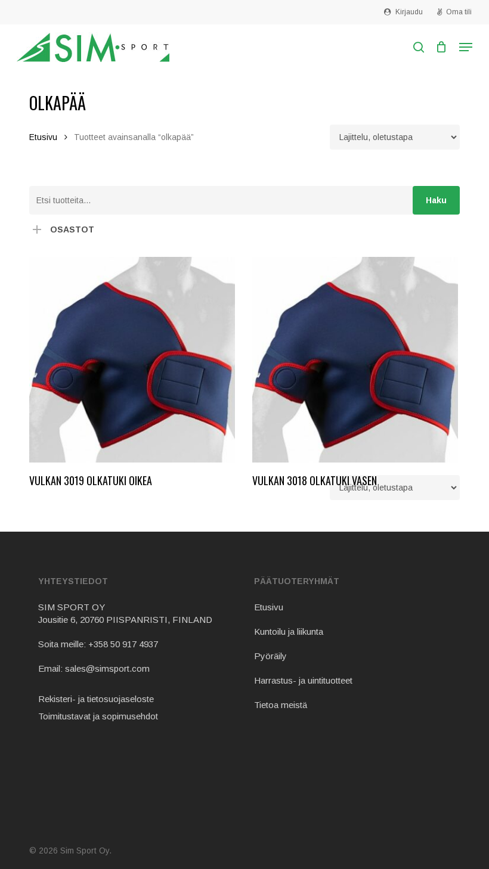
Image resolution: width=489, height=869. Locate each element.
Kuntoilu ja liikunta (288, 631)
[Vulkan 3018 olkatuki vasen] (355, 360)
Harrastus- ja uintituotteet (303, 680)
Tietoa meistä (280, 705)
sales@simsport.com (107, 668)
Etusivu (43, 137)
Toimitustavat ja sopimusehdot (98, 716)
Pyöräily (270, 656)
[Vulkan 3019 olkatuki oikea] (132, 360)
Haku (436, 200)
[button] (465, 47)
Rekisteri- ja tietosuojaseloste (96, 699)
